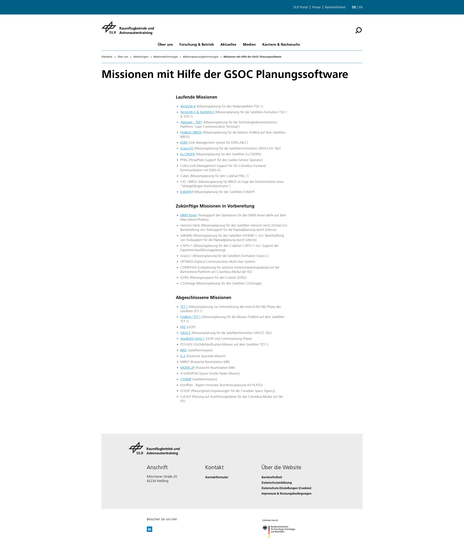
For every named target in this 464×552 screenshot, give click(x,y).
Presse (316, 7)
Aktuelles (228, 44)
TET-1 (184, 307)
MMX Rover (188, 215)
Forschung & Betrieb (196, 44)
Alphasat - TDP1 (191, 122)
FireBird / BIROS (191, 132)
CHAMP (185, 379)
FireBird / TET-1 (190, 317)
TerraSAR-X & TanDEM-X (197, 112)
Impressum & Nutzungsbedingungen (287, 493)
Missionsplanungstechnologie (200, 56)
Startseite (107, 56)
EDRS (184, 142)
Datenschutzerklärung (277, 482)
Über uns (165, 44)
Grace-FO (186, 148)
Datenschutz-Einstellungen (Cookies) (286, 488)
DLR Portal (300, 7)
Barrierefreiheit (335, 7)
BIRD (183, 350)
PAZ (183, 327)
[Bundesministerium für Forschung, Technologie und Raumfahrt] (282, 542)
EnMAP (185, 192)
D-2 (182, 356)
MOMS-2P (187, 368)
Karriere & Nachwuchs (281, 44)
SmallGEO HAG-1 (192, 339)
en (360, 7)
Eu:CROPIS (187, 154)
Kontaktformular (216, 477)
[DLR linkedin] (149, 531)
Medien (249, 44)
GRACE (185, 333)
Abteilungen (140, 56)
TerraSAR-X (188, 106)
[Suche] (359, 30)
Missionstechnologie (166, 56)
